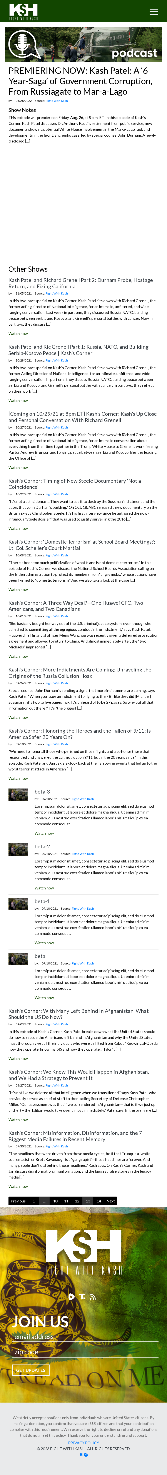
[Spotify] (83, 1297)
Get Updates (30, 1370)
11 (66, 1201)
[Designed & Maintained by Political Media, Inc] (81, 1454)
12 (77, 1201)
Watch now (18, 333)
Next (110, 1201)
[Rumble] (72, 1297)
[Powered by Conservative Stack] (86, 1454)
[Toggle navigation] (137, 9)
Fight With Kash (27, 12)
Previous (18, 1201)
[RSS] (93, 1297)
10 (55, 1201)
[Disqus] (83, 209)
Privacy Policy (83, 1442)
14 (99, 1201)
